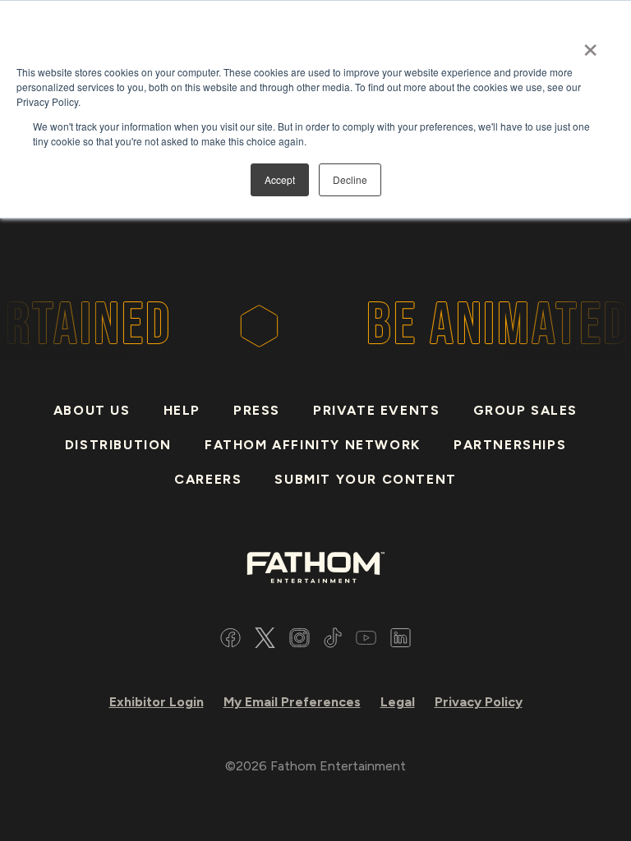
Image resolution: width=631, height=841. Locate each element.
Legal (397, 702)
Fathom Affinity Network (313, 445)
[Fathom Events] (315, 566)
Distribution (118, 445)
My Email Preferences (292, 702)
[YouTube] (366, 640)
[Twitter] (265, 640)
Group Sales (525, 410)
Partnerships (510, 445)
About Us (92, 410)
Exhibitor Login (156, 702)
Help (182, 410)
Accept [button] (280, 179)
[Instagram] (299, 640)
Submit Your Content (365, 479)
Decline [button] (350, 179)
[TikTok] (333, 640)
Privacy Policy (479, 702)
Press (256, 410)
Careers (208, 479)
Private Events (376, 410)
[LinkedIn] (400, 640)
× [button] (590, 44)
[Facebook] (230, 640)
